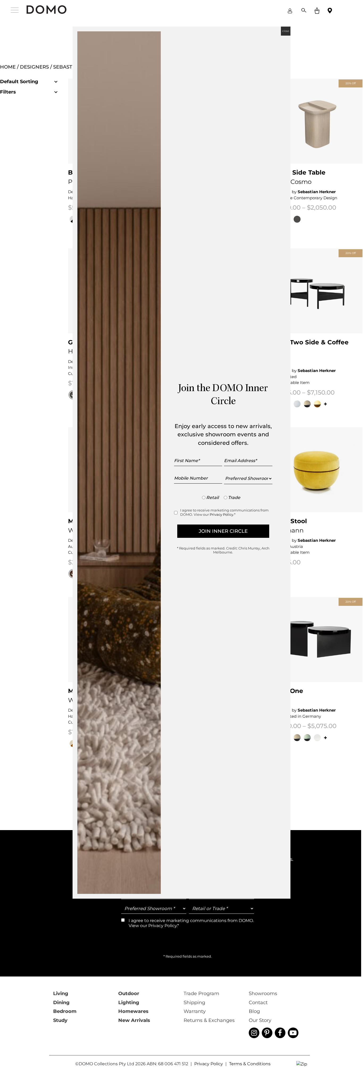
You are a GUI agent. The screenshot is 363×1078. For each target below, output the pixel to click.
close (285, 31)
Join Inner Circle (223, 531)
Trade (234, 497)
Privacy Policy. (222, 514)
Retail (212, 497)
